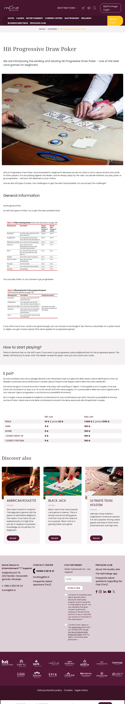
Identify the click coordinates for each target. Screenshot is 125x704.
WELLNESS (86, 18)
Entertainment (34, 18)
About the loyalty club (108, 569)
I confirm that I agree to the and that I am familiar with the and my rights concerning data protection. (79, 632)
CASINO (20, 18)
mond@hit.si (9, 590)
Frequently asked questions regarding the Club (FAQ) (109, 581)
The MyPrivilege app (106, 573)
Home (42, 29)
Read (13, 538)
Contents (52, 29)
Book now (113, 21)
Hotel (11, 18)
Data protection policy (49, 690)
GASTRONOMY (71, 18)
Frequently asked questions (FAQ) (42, 583)
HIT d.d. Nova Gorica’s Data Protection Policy (78, 632)
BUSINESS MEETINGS (18, 23)
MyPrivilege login (110, 8)
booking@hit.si (41, 577)
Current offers (53, 18)
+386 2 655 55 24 (13, 585)
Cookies (68, 690)
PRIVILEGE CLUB (38, 23)
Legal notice (77, 627)
